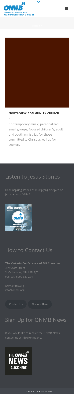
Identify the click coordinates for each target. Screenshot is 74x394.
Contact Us (16, 304)
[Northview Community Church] (45, 72)
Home (34, 26)
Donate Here (40, 304)
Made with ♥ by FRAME (39, 391)
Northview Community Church (34, 113)
